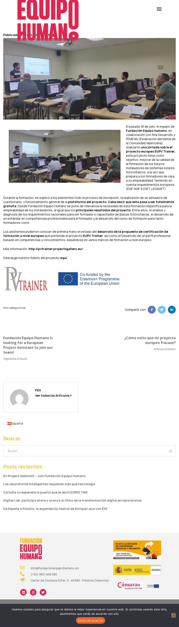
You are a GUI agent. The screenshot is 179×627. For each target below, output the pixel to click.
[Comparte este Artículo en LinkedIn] (172, 310)
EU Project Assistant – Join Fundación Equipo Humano (44, 476)
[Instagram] (33, 592)
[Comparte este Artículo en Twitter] (162, 310)
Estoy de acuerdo (90, 620)
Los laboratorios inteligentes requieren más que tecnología (49, 484)
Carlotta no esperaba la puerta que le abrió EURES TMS (45, 492)
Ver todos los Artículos (52, 395)
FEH (38, 390)
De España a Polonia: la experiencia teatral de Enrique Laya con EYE (55, 509)
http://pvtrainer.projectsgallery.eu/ (56, 249)
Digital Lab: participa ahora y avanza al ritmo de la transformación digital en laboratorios (72, 500)
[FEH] (19, 398)
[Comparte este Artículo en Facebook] (152, 310)
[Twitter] (43, 592)
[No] (173, 615)
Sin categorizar (14, 308)
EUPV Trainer (93, 236)
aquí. (64, 258)
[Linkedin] (23, 592)
